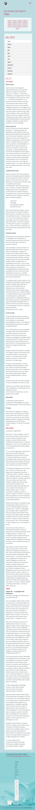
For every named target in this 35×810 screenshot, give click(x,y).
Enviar (15, 803)
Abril (9, 50)
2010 (15, 25)
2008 (25, 23)
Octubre (9, 68)
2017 (17, 28)
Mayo (9, 53)
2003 (20, 21)
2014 (15, 27)
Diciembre (10, 74)
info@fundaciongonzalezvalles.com (20, 756)
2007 (20, 23)
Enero (9, 41)
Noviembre (10, 71)
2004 (25, 21)
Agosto (9, 62)
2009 (9, 25)
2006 (15, 23)
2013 (9, 27)
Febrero (9, 44)
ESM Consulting (28, 807)
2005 (9, 23)
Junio (9, 56)
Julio (9, 59)
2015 (20, 27)
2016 (25, 27)
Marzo (9, 47)
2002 (15, 21)
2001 (9, 21)
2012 (25, 25)
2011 (20, 25)
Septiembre (10, 65)
